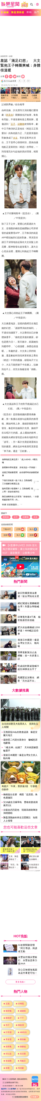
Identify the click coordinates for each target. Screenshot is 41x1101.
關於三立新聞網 (9, 1079)
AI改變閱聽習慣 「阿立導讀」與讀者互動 (27, 948)
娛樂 (11, 56)
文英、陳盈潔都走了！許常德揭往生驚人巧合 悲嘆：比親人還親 (14, 858)
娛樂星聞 (3, 56)
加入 (31, 529)
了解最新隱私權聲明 (21, 1097)
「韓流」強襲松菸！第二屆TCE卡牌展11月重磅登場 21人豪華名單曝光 (13, 866)
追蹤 (5, 535)
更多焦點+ (20, 982)
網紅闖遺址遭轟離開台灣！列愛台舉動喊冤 (28, 606)
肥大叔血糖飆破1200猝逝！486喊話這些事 (29, 630)
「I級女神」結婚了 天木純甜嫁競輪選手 (20, 749)
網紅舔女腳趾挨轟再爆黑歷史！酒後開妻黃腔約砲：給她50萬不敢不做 (34, 858)
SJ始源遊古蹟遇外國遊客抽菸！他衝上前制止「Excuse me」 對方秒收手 (34, 866)
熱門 (36, 12)
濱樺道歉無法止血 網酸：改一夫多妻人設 (28, 655)
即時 (29, 12)
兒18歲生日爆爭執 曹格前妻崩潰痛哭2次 (20, 804)
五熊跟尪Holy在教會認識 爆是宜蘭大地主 (20, 734)
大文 (15, 138)
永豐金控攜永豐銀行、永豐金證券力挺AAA (27, 960)
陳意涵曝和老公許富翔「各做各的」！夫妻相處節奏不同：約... (20, 498)
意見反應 (19, 1086)
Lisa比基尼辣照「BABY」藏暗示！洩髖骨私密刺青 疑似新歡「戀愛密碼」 (25, 96)
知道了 (35, 1097)
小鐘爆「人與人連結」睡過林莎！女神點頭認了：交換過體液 (35, 96)
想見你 (9, 115)
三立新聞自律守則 (10, 1082)
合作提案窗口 (8, 1086)
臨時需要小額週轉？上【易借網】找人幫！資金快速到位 (17, 490)
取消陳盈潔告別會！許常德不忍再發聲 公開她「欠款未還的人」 (30, 850)
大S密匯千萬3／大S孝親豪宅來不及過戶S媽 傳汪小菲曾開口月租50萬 (15, 96)
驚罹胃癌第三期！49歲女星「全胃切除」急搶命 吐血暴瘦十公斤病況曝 (9, 850)
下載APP (7, 529)
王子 (13, 124)
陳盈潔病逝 (17, 12)
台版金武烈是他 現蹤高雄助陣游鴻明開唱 (20, 811)
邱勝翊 (21, 124)
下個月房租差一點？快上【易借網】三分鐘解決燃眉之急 (17, 482)
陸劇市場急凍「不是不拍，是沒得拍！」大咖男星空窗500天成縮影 (4, 96)
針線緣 (5, 12)
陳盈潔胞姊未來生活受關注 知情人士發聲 (20, 819)
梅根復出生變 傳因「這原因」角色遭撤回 (20, 796)
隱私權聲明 (22, 1079)
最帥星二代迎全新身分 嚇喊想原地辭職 (20, 741)
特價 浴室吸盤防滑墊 (11, 505)
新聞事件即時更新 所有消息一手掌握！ (19, 467)
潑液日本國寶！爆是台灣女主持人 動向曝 (28, 643)
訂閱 (18, 529)
